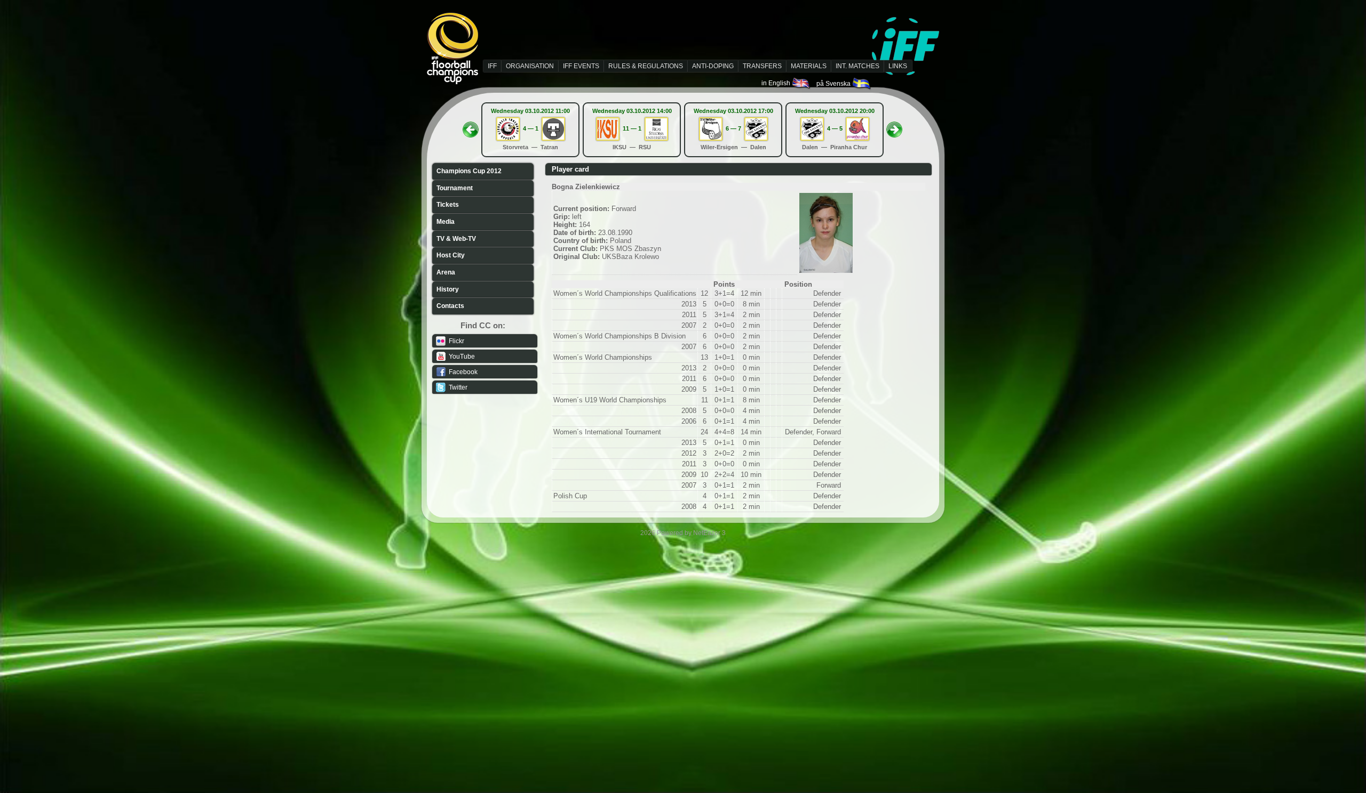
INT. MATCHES (857, 66)
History (447, 289)
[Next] (894, 126)
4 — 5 (835, 128)
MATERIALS (809, 66)
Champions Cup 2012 (469, 171)
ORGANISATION (530, 66)
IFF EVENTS (581, 66)
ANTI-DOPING (713, 66)
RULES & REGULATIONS (645, 66)
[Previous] (471, 126)
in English (776, 83)
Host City (450, 255)
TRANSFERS (762, 66)
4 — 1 (530, 128)
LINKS (897, 66)
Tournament (454, 188)
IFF (492, 66)
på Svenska (834, 83)
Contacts (450, 306)
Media (445, 221)
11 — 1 (632, 128)
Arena (445, 272)
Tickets (447, 204)
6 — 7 (733, 128)
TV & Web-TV (456, 238)
